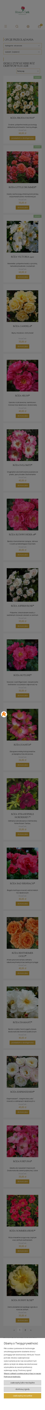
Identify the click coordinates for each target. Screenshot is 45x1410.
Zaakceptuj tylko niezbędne (22, 1382)
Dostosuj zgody (22, 1389)
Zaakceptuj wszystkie (22, 1395)
